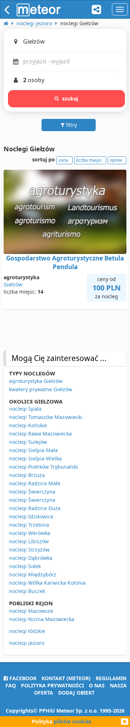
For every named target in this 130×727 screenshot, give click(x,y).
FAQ (10, 685)
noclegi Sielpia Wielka (35, 458)
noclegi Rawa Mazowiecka (40, 433)
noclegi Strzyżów (29, 549)
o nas (97, 685)
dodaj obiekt (76, 692)
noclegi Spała (25, 408)
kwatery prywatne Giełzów (40, 389)
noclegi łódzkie (27, 631)
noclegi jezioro (26, 642)
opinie (116, 160)
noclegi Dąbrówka (30, 557)
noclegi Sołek (25, 566)
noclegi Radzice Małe (34, 483)
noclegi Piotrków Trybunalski (43, 466)
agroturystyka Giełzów (35, 381)
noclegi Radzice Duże (35, 508)
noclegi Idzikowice (31, 516)
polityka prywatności (52, 685)
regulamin (111, 678)
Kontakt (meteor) (66, 678)
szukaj (70, 98)
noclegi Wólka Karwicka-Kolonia (47, 582)
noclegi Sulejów (28, 441)
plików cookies (72, 721)
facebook (22, 678)
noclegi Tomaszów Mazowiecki (45, 417)
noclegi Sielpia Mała (33, 450)
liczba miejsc (89, 160)
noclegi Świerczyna (32, 491)
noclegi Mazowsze (31, 610)
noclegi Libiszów (29, 541)
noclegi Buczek (27, 591)
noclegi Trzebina (29, 524)
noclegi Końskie (28, 425)
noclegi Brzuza (27, 475)
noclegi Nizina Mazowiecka (41, 619)
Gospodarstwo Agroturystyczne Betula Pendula (65, 262)
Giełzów (13, 284)
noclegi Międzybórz (32, 574)
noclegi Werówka (29, 533)
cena (63, 160)
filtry (71, 124)
